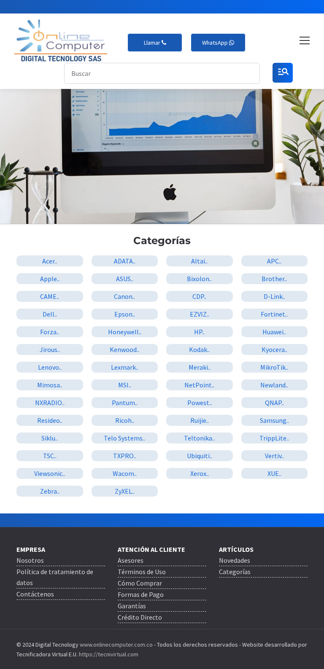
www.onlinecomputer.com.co (115, 644)
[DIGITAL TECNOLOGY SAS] (60, 41)
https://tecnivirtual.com (108, 654)
